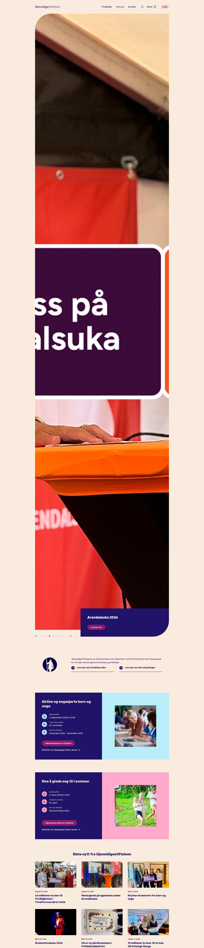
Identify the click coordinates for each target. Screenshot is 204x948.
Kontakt (132, 6)
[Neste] (70, 636)
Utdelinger (107, 6)
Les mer (94, 627)
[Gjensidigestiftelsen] (47, 6)
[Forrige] (36, 636)
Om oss (120, 6)
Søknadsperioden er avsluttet (59, 823)
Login (165, 7)
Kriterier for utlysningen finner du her (60, 750)
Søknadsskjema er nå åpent (58, 743)
